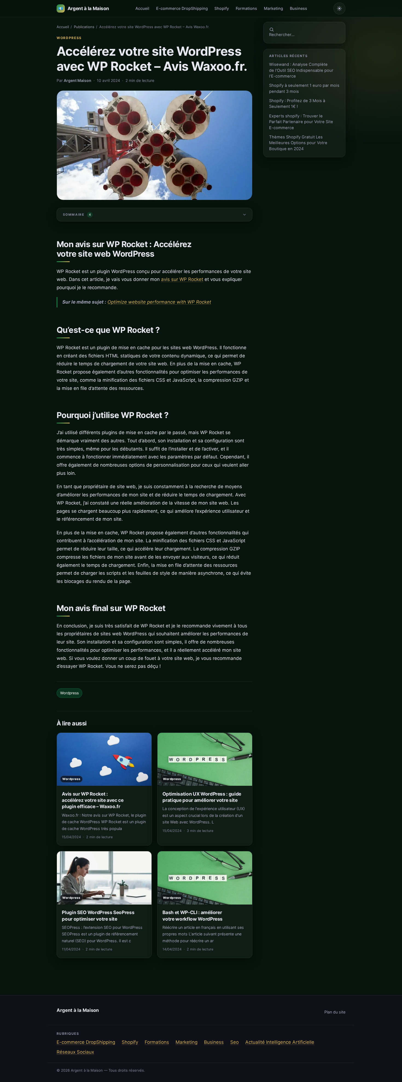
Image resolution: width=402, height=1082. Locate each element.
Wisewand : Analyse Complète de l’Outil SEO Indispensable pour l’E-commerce (301, 70)
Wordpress (69, 38)
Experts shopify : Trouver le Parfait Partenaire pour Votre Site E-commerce (301, 122)
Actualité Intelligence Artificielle (279, 1042)
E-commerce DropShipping (182, 8)
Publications (84, 27)
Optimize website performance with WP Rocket (159, 302)
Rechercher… (282, 34)
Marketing (273, 8)
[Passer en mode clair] (339, 8)
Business (298, 8)
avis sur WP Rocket (182, 279)
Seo (234, 1042)
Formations (246, 8)
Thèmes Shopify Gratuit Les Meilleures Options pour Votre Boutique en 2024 (298, 143)
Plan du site (334, 1012)
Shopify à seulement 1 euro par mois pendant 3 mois (304, 88)
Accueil (142, 8)
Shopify (221, 8)
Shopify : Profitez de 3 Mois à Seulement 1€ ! (297, 103)
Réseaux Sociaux (75, 1052)
